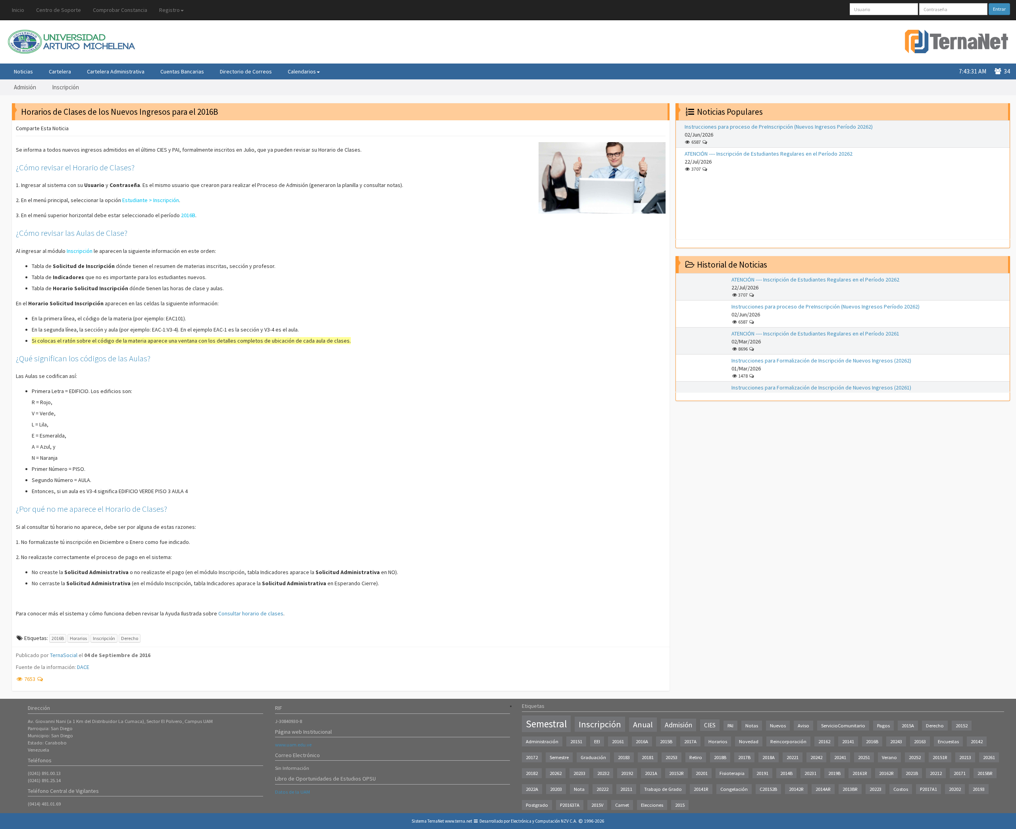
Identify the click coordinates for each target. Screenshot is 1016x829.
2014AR (823, 789)
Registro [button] (169, 9)
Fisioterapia (732, 773)
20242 (816, 757)
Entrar (999, 9)
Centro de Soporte (58, 9)
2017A (690, 741)
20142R (796, 789)
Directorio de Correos (246, 71)
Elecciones (652, 805)
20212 (936, 773)
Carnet (622, 805)
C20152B (768, 789)
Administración (542, 741)
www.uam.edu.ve (293, 745)
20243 (896, 741)
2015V (597, 805)
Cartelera (60, 71)
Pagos (883, 726)
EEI (597, 741)
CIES (710, 725)
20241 (840, 757)
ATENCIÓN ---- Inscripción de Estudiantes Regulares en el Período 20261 (815, 333)
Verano (889, 757)
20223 (875, 789)
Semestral (546, 723)
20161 (618, 741)
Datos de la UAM (292, 792)
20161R (859, 773)
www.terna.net (458, 821)
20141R (701, 789)
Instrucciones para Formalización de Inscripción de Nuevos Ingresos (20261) (821, 387)
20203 (556, 789)
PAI (730, 726)
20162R (886, 773)
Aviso (803, 726)
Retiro (695, 757)
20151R (940, 757)
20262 (556, 773)
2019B (834, 773)
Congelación (734, 789)
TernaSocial (63, 655)
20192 (627, 773)
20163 (920, 741)
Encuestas (948, 741)
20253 (671, 757)
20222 (602, 789)
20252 (915, 757)
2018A (768, 757)
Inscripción (65, 87)
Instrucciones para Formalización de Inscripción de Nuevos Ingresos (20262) (821, 360)
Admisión (25, 87)
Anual (643, 724)
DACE (83, 667)
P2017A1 (928, 789)
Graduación (593, 757)
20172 (532, 757)
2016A (642, 741)
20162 (824, 741)
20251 (864, 757)
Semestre (559, 757)
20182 (532, 773)
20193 (979, 789)
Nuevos (778, 726)
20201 (702, 773)
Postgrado (537, 805)
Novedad (748, 741)
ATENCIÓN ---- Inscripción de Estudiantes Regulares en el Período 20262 (768, 153)
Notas (751, 726)
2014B (786, 773)
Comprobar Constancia (120, 9)
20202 (955, 789)
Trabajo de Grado (663, 789)
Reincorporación (788, 741)
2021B (912, 773)
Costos (900, 789)
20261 (989, 757)
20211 (626, 789)
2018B (720, 757)
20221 (793, 757)
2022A (532, 789)
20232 (603, 773)
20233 (579, 773)
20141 (848, 741)
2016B (58, 638)
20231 (810, 773)
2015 (680, 805)
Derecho (129, 638)
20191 (762, 773)
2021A (651, 773)
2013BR (850, 789)
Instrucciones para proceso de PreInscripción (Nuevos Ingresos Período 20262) (779, 126)
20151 (576, 741)
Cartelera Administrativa (115, 71)
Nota (579, 789)
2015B (666, 741)
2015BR (985, 773)
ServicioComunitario (843, 726)
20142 (977, 741)
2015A (908, 726)
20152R (676, 773)
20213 (965, 757)
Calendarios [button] (302, 71)
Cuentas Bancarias (182, 71)
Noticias (23, 71)
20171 (960, 773)
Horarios (78, 638)
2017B (744, 757)
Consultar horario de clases (250, 613)
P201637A (569, 805)
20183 (624, 757)
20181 (648, 757)
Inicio (18, 9)
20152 (962, 726)
